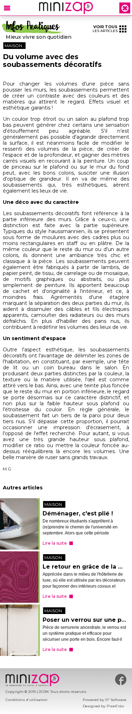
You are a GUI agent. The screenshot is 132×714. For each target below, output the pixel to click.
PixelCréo (115, 706)
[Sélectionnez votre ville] (124, 7)
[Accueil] (66, 8)
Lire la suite (55, 543)
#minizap (120, 679)
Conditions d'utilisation (27, 699)
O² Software (115, 699)
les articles (105, 28)
